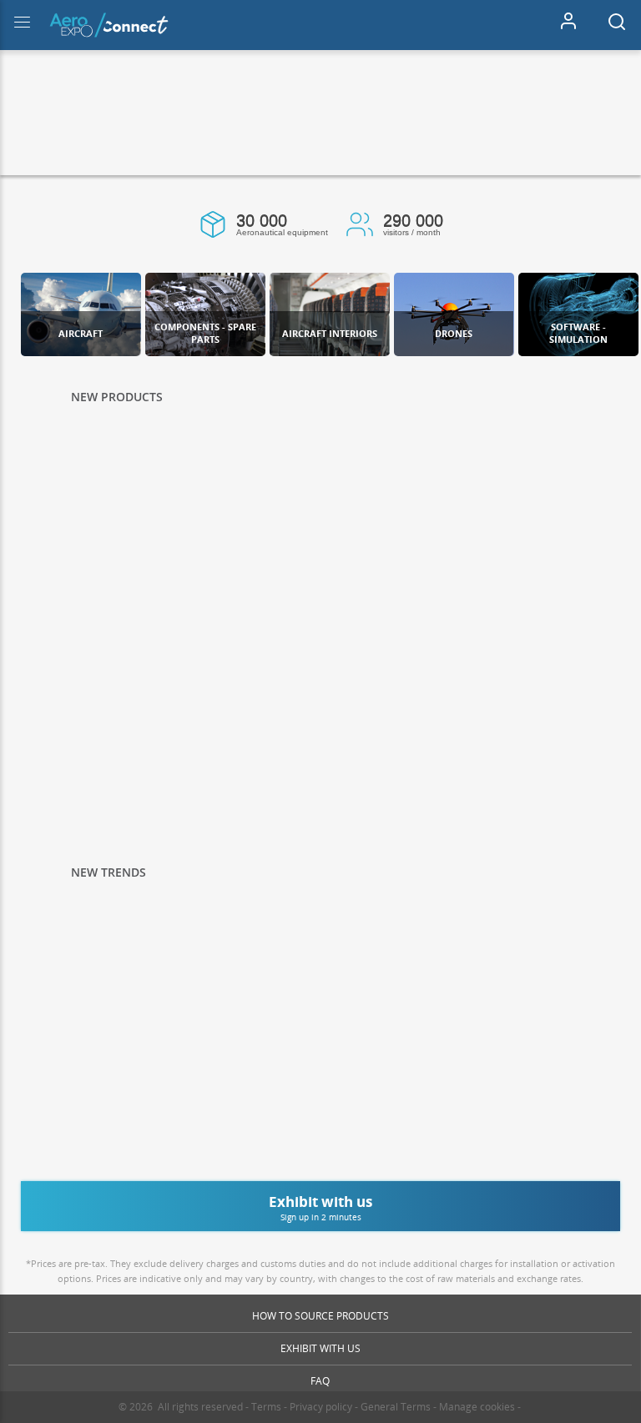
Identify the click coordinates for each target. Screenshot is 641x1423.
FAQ (320, 1381)
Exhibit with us (320, 1348)
